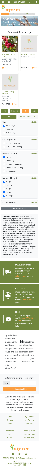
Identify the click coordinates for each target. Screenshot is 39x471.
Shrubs (10, 407)
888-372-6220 (27, 318)
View (5, 68)
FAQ (9, 421)
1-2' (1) (8, 182)
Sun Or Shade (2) (13, 143)
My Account (29, 403)
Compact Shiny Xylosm (8, 92)
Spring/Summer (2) (14, 164)
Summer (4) (10, 171)
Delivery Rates (29, 417)
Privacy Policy (29, 424)
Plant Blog (10, 417)
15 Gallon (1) (11, 133)
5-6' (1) (8, 192)
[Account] (30, 2)
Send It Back (27, 300)
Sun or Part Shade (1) (14, 147)
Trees (10, 403)
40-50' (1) (9, 196)
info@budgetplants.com (26, 445)
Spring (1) (10, 161)
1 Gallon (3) (10, 126)
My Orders (29, 407)
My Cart (29, 410)
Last (8, 117)
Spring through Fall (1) (15, 168)
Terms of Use (29, 421)
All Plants (14, 14)
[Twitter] (19, 440)
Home (5, 14)
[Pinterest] (26, 440)
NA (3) (8, 157)
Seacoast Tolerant (27, 14)
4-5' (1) (8, 189)
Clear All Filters (20, 208)
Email (6, 370)
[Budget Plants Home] (10, 8)
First (4, 111)
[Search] (9, 2)
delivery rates (20, 276)
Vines (10, 410)
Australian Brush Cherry (8, 55)
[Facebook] (13, 440)
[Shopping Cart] (36, 2)
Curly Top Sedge (28, 54)
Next (34, 111)
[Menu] (3, 2)
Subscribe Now (20, 376)
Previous (15, 111)
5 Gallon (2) (10, 129)
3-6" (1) (9, 185)
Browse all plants (28, 117)
